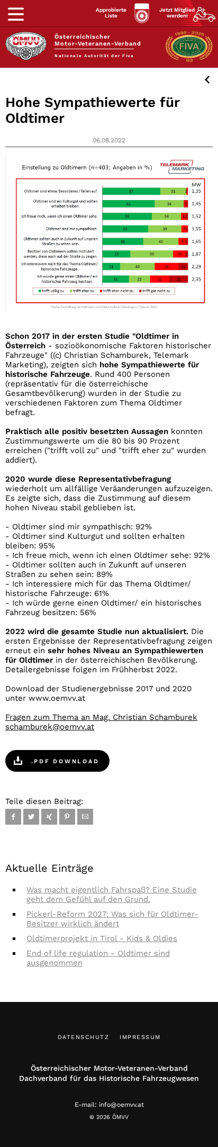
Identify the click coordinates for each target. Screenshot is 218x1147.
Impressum (140, 1037)
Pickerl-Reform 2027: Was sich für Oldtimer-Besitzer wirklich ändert (112, 918)
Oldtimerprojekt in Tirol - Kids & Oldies (101, 938)
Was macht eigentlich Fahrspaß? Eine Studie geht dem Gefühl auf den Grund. (111, 894)
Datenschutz (84, 1037)
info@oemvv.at (121, 1104)
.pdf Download (63, 761)
